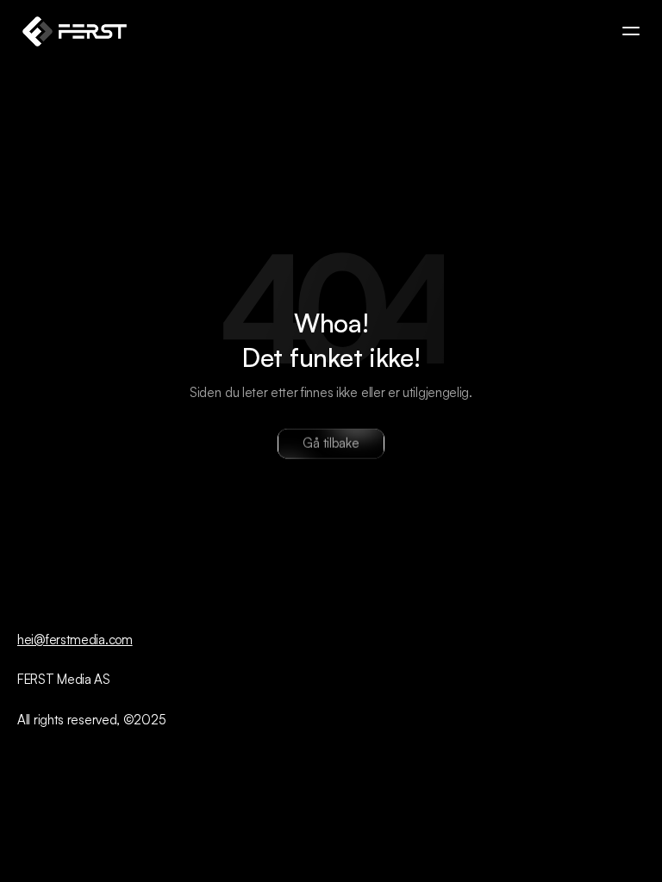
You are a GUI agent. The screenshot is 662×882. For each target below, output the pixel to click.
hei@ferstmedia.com (75, 639)
